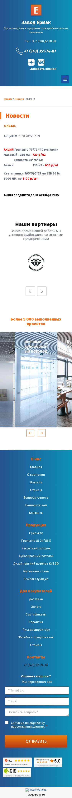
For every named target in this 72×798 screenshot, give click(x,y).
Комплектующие (36, 579)
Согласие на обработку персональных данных (28, 724)
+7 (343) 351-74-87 (40, 51)
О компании (36, 475)
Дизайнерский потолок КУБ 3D (36, 563)
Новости (19, 99)
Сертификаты (36, 614)
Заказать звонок (43, 69)
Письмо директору (36, 630)
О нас (36, 459)
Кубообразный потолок (36, 556)
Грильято (36, 533)
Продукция (36, 525)
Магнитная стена (36, 571)
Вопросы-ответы (36, 497)
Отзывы (36, 490)
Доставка (36, 599)
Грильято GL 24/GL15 (36, 541)
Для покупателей (36, 591)
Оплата (36, 607)
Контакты (36, 513)
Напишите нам (36, 505)
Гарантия (36, 622)
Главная (8, 99)
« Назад (10, 126)
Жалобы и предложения (36, 637)
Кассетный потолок (36, 548)
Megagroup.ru (36, 794)
